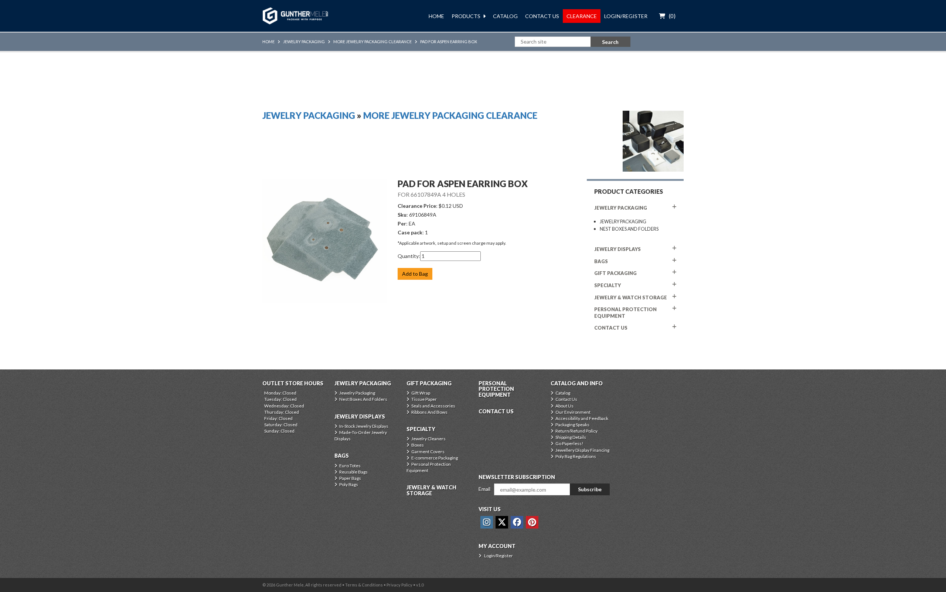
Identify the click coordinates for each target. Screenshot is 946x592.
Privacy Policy (399, 584)
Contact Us (542, 16)
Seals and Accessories (433, 406)
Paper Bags (350, 478)
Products (466, 16)
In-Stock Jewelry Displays (363, 426)
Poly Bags (348, 484)
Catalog (505, 16)
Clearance (581, 16)
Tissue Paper (424, 399)
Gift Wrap (420, 393)
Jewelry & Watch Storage (630, 297)
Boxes (417, 445)
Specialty (607, 285)
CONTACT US (610, 328)
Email (484, 489)
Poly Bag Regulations (575, 456)
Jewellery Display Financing (582, 450)
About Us (564, 406)
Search (610, 42)
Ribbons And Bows (429, 412)
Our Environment (573, 412)
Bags (601, 261)
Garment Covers (428, 451)
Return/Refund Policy (576, 431)
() (672, 16)
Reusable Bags (353, 472)
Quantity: (409, 256)
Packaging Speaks (572, 424)
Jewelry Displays (617, 249)
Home (436, 16)
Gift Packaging (615, 273)
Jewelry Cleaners (428, 438)
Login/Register (625, 16)
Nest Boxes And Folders (629, 229)
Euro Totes (350, 465)
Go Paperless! (569, 443)
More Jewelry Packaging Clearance (372, 41)
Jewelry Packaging (304, 41)
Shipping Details (570, 437)
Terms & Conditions (364, 584)
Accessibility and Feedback (581, 418)
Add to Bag (415, 274)
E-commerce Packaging (434, 458)
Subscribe (590, 489)
